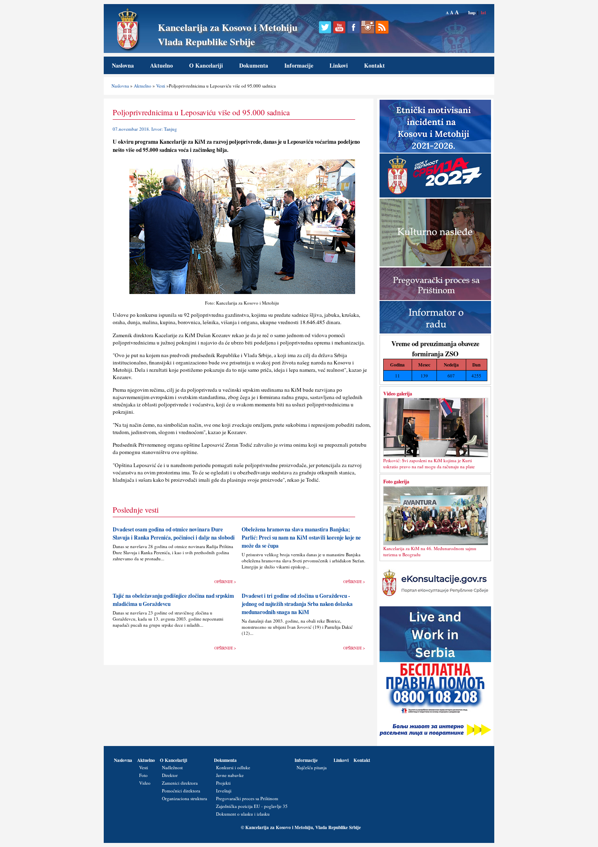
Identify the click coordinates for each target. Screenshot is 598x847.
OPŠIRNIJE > (225, 581)
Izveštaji (223, 791)
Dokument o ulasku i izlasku (243, 814)
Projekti (223, 783)
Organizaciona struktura (184, 798)
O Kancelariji (206, 65)
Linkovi (339, 65)
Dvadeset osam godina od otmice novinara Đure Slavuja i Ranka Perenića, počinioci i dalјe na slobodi (174, 533)
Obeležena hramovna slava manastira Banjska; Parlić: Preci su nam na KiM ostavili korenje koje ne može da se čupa (301, 537)
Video (145, 783)
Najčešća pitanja (312, 767)
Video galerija (397, 393)
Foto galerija (396, 481)
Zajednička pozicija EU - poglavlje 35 (252, 806)
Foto (143, 775)
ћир (472, 12)
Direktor (170, 775)
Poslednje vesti (136, 510)
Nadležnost (172, 767)
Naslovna (123, 65)
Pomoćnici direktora (181, 791)
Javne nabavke (230, 775)
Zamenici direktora (180, 783)
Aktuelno (161, 65)
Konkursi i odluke (233, 767)
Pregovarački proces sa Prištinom (247, 798)
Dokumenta (253, 65)
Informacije (298, 65)
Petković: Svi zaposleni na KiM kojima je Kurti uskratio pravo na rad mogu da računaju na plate (429, 463)
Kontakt (374, 65)
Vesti (160, 86)
